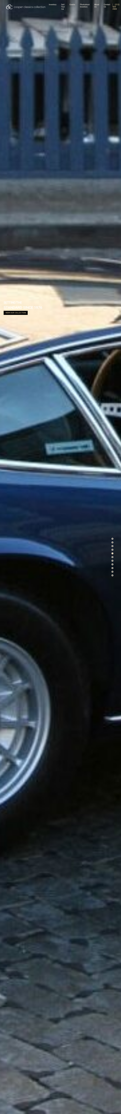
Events (72, 4)
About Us (96, 5)
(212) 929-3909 (115, 6)
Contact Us (107, 5)
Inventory (52, 4)
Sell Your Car (63, 6)
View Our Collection (15, 313)
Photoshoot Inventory (85, 5)
